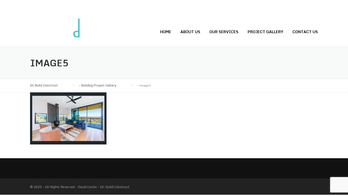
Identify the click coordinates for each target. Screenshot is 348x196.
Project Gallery (265, 32)
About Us (190, 32)
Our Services (223, 32)
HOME (165, 32)
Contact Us (305, 32)
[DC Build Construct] (55, 32)
